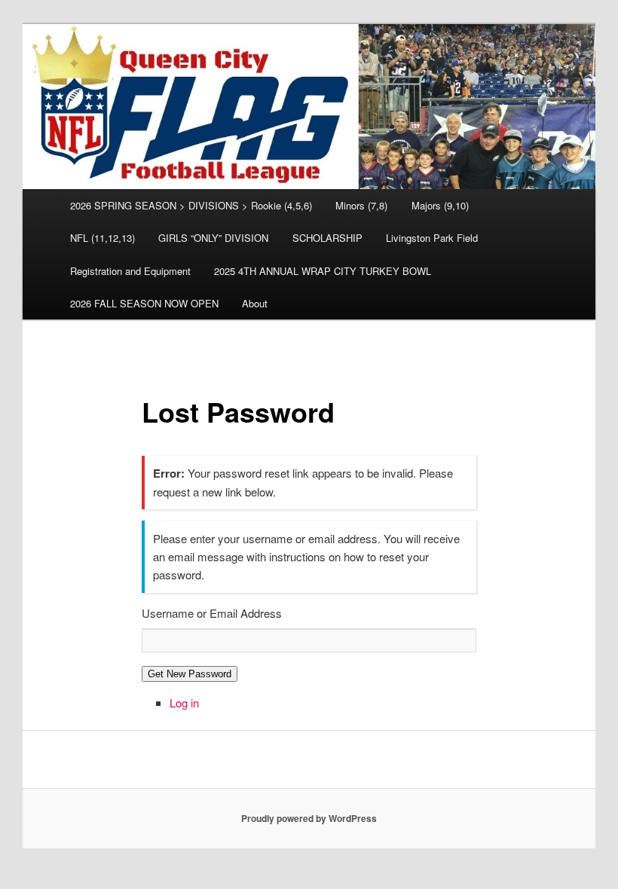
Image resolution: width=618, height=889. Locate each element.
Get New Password (189, 674)
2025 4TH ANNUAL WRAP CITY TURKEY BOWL (322, 271)
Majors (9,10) (440, 205)
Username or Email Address (212, 613)
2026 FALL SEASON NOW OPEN (144, 303)
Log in (184, 702)
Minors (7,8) (361, 205)
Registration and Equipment (130, 271)
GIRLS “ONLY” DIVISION (213, 238)
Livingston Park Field (432, 238)
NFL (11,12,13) (102, 238)
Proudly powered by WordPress (309, 818)
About (255, 303)
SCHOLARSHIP (327, 238)
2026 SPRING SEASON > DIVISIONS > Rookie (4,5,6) (191, 205)
